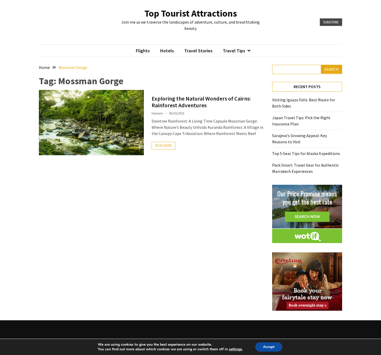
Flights (143, 51)
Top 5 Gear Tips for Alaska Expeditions (306, 153)
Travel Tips (234, 51)
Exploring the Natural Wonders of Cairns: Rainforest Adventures (201, 102)
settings (235, 349)
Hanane (157, 113)
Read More (163, 145)
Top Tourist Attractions (190, 13)
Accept (268, 346)
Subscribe (331, 22)
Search (331, 69)
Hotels (167, 51)
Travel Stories (198, 51)
